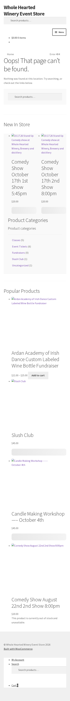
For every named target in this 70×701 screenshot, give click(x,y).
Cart (15, 685)
